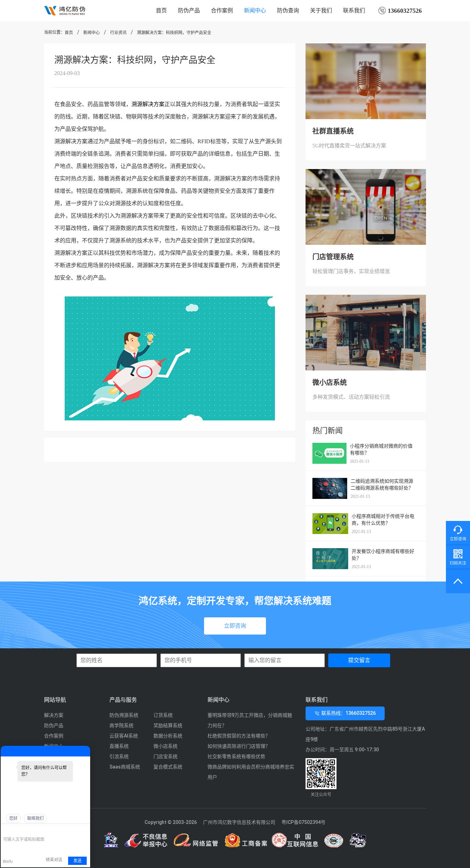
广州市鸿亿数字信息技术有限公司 (239, 822)
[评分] (16, 830)
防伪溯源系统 (123, 715)
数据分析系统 (167, 736)
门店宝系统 (165, 756)
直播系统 (119, 746)
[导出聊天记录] (84, 829)
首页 (161, 10)
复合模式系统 (167, 767)
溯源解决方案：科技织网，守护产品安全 (174, 32)
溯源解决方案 (147, 104)
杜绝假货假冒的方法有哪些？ (238, 736)
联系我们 (354, 10)
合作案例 (222, 10)
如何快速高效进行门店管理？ (238, 746)
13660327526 (404, 10)
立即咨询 (235, 626)
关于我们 (321, 10)
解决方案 (53, 715)
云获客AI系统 (123, 736)
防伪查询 (288, 10)
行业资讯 (118, 32)
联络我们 (35, 818)
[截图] (34, 829)
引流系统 (119, 756)
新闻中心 (255, 10)
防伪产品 (189, 10)
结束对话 (54, 859)
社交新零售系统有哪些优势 (236, 756)
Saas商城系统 (124, 767)
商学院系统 (121, 725)
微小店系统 (165, 746)
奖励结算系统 (167, 725)
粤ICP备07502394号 (303, 822)
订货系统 (163, 715)
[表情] (6, 829)
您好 (13, 818)
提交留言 (359, 660)
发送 (77, 860)
